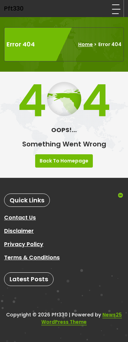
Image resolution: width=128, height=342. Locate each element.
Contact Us (20, 218)
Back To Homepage (64, 160)
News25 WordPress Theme (81, 318)
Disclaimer (19, 231)
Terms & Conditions (32, 257)
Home (85, 44)
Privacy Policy (23, 244)
